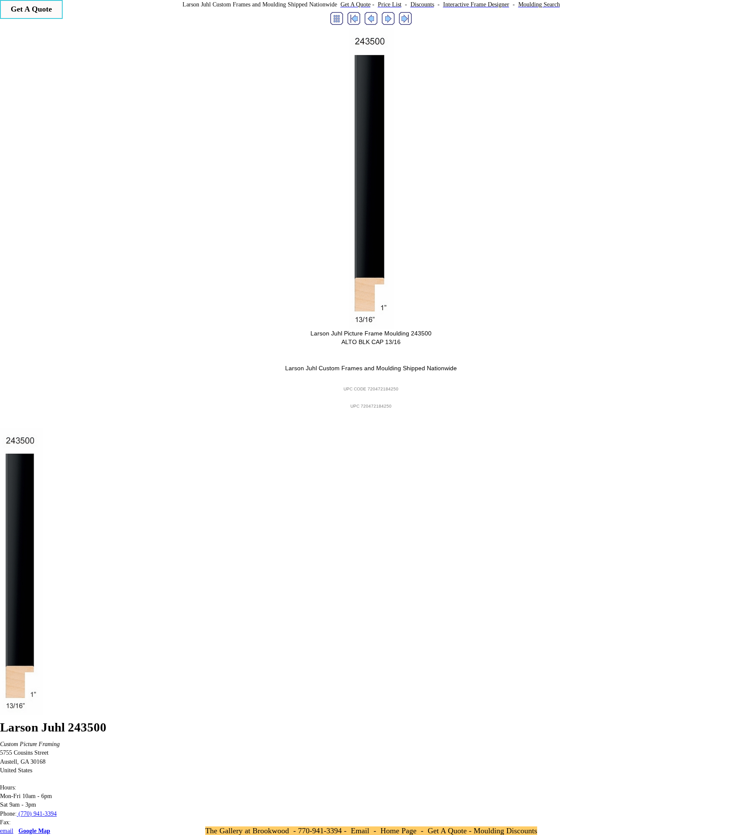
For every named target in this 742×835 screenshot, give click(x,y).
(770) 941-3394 (37, 813)
